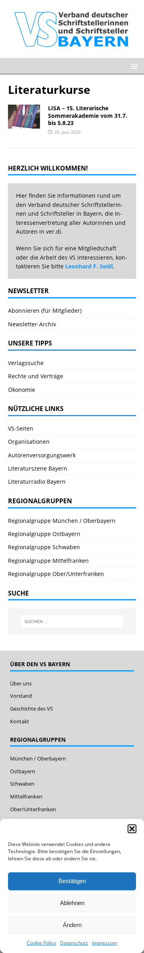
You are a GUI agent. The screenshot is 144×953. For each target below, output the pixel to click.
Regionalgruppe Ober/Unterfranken (56, 574)
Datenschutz (74, 942)
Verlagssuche (26, 363)
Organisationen (29, 441)
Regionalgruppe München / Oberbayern (62, 520)
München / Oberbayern (38, 758)
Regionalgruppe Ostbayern (44, 534)
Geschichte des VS (31, 708)
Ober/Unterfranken (33, 809)
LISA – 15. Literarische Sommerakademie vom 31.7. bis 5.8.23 (87, 115)
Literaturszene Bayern (37, 468)
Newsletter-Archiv (32, 324)
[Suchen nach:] (72, 621)
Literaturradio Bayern (37, 481)
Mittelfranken (26, 796)
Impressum (104, 942)
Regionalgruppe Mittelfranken (48, 560)
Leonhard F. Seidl (89, 266)
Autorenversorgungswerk (42, 455)
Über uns (21, 683)
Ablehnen (72, 902)
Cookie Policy (41, 942)
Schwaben (22, 783)
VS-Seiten (20, 428)
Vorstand (21, 695)
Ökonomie (21, 389)
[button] (132, 829)
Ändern (72, 924)
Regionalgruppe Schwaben (44, 547)
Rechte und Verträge (35, 376)
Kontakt (19, 721)
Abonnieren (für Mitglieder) (45, 310)
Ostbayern (22, 771)
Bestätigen (72, 881)
